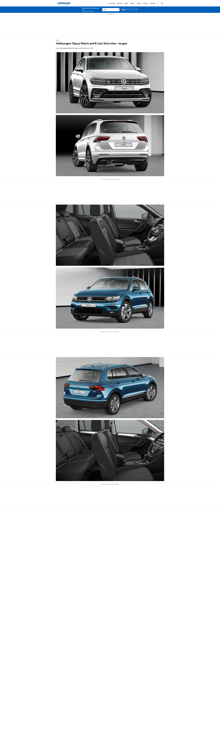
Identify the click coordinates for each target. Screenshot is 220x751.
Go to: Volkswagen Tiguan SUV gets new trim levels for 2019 (75, 48)
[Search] (162, 3)
